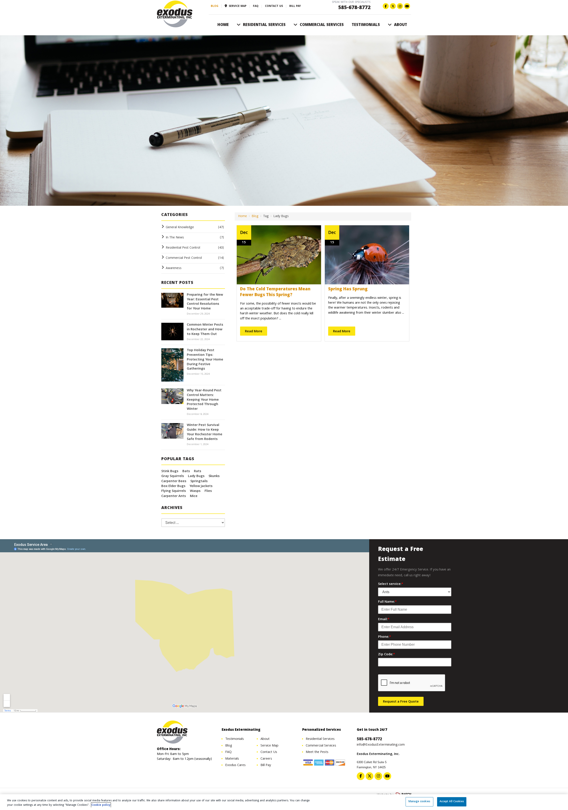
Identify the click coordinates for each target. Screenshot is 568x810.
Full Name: (387, 602)
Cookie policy (100, 805)
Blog (255, 216)
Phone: (384, 637)
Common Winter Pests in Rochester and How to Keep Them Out (205, 330)
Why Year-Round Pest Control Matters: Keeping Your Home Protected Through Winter (204, 400)
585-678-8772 (354, 8)
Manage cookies (419, 801)
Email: (383, 619)
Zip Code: (386, 655)
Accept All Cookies (452, 801)
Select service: (390, 584)
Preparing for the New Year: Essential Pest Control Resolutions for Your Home (205, 302)
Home (242, 216)
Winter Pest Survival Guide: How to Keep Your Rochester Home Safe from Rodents (204, 432)
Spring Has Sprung (348, 289)
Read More (253, 332)
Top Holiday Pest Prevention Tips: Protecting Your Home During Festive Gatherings (205, 359)
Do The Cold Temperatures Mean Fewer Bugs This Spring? (275, 292)
